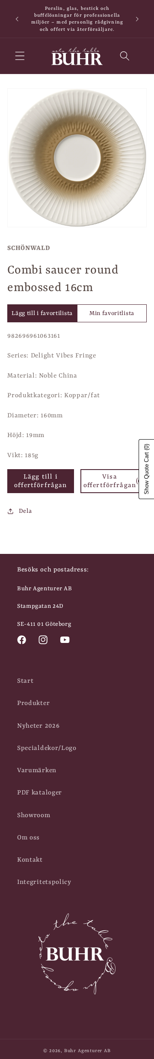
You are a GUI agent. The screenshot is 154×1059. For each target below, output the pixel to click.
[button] (20, 56)
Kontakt (30, 860)
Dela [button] (25, 511)
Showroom (33, 815)
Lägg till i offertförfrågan (40, 481)
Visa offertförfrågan (113, 481)
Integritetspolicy (44, 882)
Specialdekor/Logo (47, 748)
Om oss (28, 838)
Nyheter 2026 (38, 726)
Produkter (33, 703)
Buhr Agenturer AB (87, 1050)
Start (25, 681)
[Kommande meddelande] (137, 18)
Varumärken (36, 770)
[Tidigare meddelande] (16, 18)
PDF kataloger (39, 793)
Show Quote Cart (146, 469)
